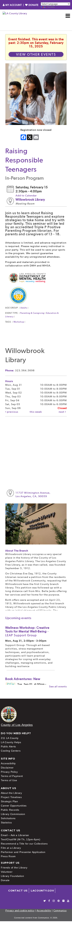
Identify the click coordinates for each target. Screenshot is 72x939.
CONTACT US (18, 890)
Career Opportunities (14, 805)
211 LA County (10, 738)
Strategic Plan (9, 801)
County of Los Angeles (17, 725)
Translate (51, 7)
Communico (60, 910)
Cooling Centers (11, 750)
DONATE (33, 5)
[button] (68, 15)
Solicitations (8, 818)
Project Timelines (11, 797)
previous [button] (12, 411)
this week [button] (36, 411)
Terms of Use (9, 780)
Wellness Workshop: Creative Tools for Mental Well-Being (27, 631)
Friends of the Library (14, 867)
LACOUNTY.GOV (42, 890)
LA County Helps (11, 742)
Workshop (18, 322)
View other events (36, 54)
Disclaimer (7, 767)
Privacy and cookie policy (20, 910)
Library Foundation (12, 876)
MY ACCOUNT (13, 5)
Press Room (8, 856)
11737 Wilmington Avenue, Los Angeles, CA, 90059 (33, 494)
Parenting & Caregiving (32, 313)
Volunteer (6, 871)
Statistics (6, 822)
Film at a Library (11, 847)
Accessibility (8, 763)
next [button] (62, 411)
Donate (5, 880)
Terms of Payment (12, 776)
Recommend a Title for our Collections (24, 843)
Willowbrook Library (30, 199)
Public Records (10, 809)
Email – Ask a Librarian (15, 835)
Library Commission (13, 814)
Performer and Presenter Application (23, 852)
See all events (58, 686)
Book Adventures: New (22, 679)
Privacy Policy (9, 771)
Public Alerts (8, 746)
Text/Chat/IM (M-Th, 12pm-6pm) (20, 839)
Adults (23, 308)
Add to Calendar (26, 195)
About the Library (11, 793)
